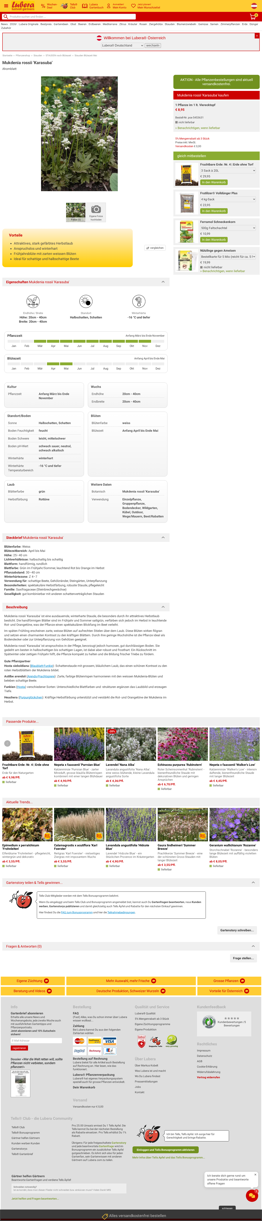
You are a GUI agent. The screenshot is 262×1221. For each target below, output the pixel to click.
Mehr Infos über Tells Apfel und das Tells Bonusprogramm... (168, 1157)
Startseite (7, 55)
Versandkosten (184, 146)
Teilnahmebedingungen (121, 912)
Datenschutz (204, 1055)
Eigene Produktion (146, 1029)
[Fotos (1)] (75, 212)
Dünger (254, 24)
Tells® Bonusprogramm (26, 1132)
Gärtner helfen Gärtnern (26, 1137)
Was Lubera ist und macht (150, 1070)
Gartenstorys (19, 1148)
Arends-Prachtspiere (40, 676)
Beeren (82, 24)
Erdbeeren (95, 24)
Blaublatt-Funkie (42, 666)
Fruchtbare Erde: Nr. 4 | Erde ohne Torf (226, 164)
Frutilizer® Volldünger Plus (218, 193)
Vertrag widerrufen (208, 1077)
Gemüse (203, 24)
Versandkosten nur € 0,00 (88, 1106)
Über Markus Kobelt (146, 1065)
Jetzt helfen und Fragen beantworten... (35, 1198)
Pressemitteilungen (146, 1081)
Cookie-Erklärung (207, 1066)
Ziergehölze (156, 24)
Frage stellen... (243, 958)
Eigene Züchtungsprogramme (152, 1024)
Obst (73, 24)
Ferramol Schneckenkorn (217, 222)
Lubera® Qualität (145, 1013)
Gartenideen (61, 24)
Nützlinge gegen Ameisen (218, 250)
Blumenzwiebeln (186, 24)
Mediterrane (110, 24)
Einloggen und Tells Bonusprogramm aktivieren (165, 1149)
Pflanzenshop (23, 55)
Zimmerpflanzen (230, 24)
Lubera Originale (28, 24)
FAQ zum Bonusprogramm (77, 912)
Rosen (143, 24)
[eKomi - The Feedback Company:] (209, 1021)
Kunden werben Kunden (26, 1143)
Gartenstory (119, 1142)
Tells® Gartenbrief (22, 1154)
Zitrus (122, 24)
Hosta (21, 687)
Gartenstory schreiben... (237, 930)
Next (254, 743)
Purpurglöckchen (30, 697)
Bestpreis (46, 24)
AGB (199, 1061)
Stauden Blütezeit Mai (86, 55)
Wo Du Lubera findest (147, 1076)
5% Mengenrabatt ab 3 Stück (192, 138)
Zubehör (6, 27)
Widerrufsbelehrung (208, 1071)
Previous (7, 743)
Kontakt (139, 1092)
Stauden (170, 24)
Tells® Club (18, 1127)
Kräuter (132, 24)
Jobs (138, 1086)
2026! (13, 24)
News (4, 24)
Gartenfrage (106, 1146)
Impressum (203, 1050)
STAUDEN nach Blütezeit (58, 55)
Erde (244, 24)
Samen (214, 24)
